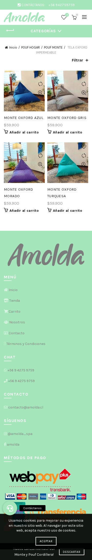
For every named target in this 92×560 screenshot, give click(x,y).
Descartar (71, 552)
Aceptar (46, 541)
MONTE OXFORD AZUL (23, 117)
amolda (13, 444)
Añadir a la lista (40, 75)
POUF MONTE (53, 47)
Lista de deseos (67, 14)
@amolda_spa (20, 434)
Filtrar (77, 60)
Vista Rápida (40, 92)
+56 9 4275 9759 (21, 370)
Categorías (43, 31)
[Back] (10, 30)
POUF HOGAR (30, 47)
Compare (40, 84)
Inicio (13, 47)
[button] (10, 508)
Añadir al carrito (24, 132)
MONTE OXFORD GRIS (66, 117)
